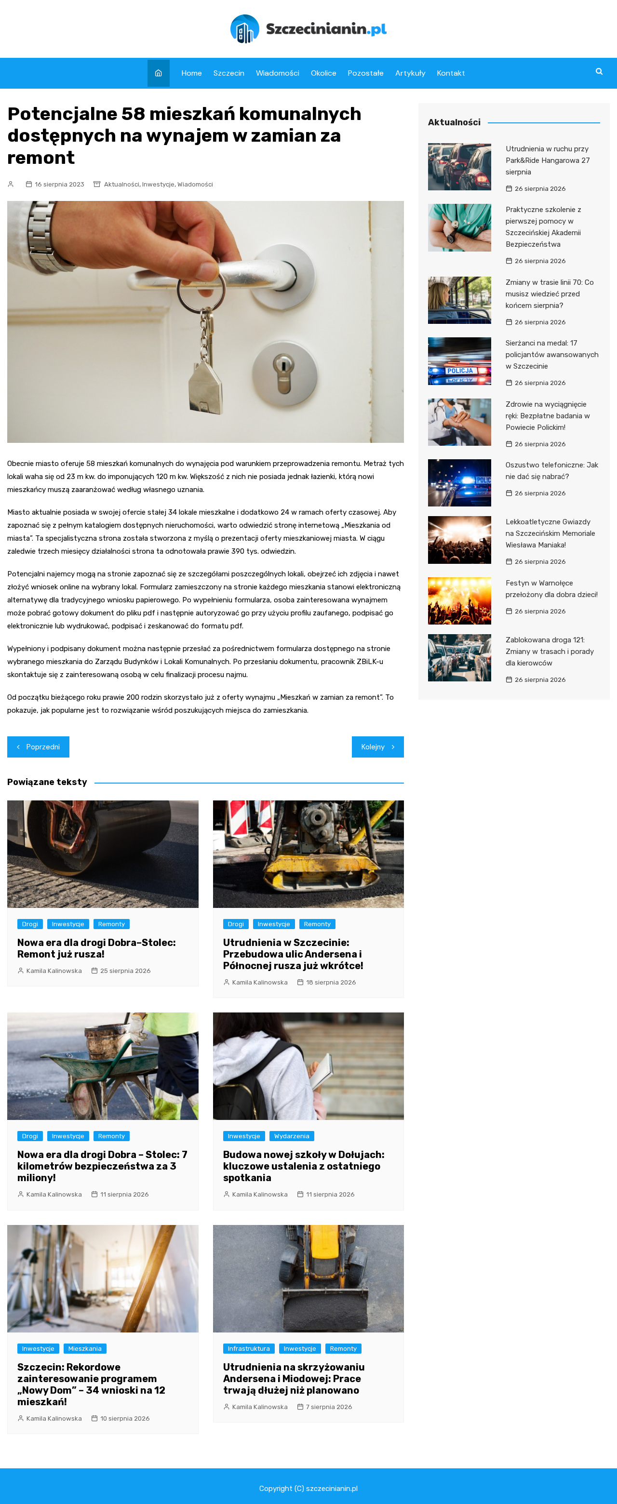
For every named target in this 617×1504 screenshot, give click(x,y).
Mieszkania (85, 1348)
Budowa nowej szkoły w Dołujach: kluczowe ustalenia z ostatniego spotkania (304, 1166)
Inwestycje (158, 184)
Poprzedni (43, 747)
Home (192, 73)
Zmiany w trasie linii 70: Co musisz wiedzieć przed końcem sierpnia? (550, 294)
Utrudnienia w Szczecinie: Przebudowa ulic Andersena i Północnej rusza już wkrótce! (293, 954)
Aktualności (121, 184)
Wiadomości (277, 73)
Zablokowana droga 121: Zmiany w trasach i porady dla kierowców (550, 651)
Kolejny (373, 747)
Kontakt (451, 73)
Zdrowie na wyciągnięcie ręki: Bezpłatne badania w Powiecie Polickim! (548, 416)
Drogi (30, 924)
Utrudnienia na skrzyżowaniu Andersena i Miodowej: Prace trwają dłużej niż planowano (294, 1378)
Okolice (323, 73)
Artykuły (410, 73)
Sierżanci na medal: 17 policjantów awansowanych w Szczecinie (552, 355)
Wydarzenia (291, 1136)
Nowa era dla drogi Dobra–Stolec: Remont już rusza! (96, 948)
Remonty (111, 924)
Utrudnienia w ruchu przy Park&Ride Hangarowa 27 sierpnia (548, 160)
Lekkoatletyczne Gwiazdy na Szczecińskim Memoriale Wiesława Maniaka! (550, 533)
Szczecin (229, 73)
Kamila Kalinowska (54, 970)
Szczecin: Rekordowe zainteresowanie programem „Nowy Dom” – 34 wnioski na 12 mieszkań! (91, 1384)
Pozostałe (366, 73)
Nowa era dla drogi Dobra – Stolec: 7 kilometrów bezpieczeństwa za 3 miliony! (102, 1166)
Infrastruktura (249, 1348)
